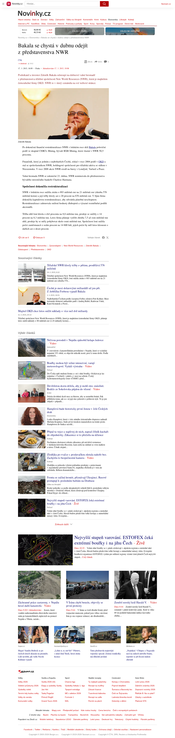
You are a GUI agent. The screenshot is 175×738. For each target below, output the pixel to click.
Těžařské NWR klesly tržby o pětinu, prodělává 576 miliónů (76, 266)
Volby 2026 (23, 682)
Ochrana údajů (105, 729)
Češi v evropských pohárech (125, 710)
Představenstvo (37, 249)
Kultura (103, 20)
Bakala (92, 147)
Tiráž (63, 729)
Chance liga (70, 682)
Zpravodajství (55, 246)
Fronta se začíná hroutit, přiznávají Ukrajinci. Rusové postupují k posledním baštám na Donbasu (76, 479)
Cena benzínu (104, 710)
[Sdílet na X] (107, 237)
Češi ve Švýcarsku (120, 693)
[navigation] (3, 4)
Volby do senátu (25, 697)
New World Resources (73, 246)
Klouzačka (95, 715)
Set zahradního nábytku (112, 715)
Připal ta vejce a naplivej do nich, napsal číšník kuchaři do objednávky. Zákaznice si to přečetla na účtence (77, 433)
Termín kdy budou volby (28, 693)
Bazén (46, 715)
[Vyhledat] (104, 4)
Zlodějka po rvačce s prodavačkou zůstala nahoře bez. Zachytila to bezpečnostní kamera (77, 456)
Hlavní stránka (24, 20)
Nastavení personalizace (140, 729)
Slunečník (84, 715)
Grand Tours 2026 (49, 701)
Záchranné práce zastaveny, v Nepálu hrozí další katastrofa (38, 604)
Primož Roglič (47, 697)
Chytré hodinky (132, 719)
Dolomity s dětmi (119, 701)
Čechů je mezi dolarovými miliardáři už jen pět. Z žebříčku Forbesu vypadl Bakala (73, 289)
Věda (43, 24)
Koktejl (131, 20)
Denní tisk (129, 24)
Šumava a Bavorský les (122, 689)
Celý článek (87, 557)
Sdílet (100, 61)
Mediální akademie (75, 729)
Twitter (37, 729)
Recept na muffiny (96, 686)
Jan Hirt (44, 689)
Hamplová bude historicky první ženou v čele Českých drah (77, 410)
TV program (118, 24)
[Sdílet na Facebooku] (103, 237)
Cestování (51, 24)
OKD (101, 161)
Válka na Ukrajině (73, 20)
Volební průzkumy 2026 (28, 686)
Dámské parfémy (80, 719)
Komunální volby (25, 701)
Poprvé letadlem (119, 686)
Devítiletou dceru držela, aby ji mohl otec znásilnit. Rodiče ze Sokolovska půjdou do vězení (75, 387)
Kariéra (55, 729)
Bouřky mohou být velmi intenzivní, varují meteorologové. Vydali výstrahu (71, 364)
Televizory (119, 719)
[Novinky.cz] (34, 14)
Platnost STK (140, 701)
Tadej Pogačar (47, 693)
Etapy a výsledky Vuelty (51, 686)
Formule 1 (69, 697)
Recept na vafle (95, 697)
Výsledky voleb (24, 689)
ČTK (20, 60)
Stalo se (35, 20)
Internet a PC (24, 24)
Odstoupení (23, 249)
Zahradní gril (130, 715)
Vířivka (141, 715)
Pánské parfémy (148, 719)
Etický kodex (91, 729)
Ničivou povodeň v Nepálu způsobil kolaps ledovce (75, 340)
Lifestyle (122, 20)
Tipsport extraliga (72, 689)
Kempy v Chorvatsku (121, 682)
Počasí (108, 24)
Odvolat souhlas (121, 729)
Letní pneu (95, 719)
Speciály (99, 24)
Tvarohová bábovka (97, 693)
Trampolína (73, 715)
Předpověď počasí (71, 710)
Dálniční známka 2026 (144, 686)
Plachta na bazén (58, 715)
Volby (51, 20)
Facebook (28, 729)
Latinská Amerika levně (122, 697)
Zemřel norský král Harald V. (131, 602)
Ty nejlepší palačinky (97, 682)
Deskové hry (107, 719)
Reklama (46, 729)
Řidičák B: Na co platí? (145, 693)
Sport (86, 24)
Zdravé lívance (94, 689)
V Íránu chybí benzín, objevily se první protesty (84, 604)
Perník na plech (95, 701)
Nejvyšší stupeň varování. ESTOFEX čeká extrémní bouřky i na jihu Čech (75, 501)
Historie (61, 24)
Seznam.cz (166, 4)
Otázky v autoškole (143, 697)
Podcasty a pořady (74, 24)
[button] (63, 113)
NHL (67, 701)
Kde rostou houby (88, 710)
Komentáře (88, 20)
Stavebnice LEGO (63, 719)
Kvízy (92, 24)
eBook (90, 61)
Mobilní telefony (46, 719)
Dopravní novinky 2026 (145, 689)
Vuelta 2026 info (48, 682)
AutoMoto (35, 24)
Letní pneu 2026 (142, 682)
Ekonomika (113, 20)
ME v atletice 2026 (73, 693)
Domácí (44, 20)
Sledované (139, 24)
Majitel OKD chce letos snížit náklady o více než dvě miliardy (53, 311)
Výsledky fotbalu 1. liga (75, 686)
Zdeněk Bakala (92, 246)
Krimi (96, 20)
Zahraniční (60, 20)
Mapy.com (56, 710)
